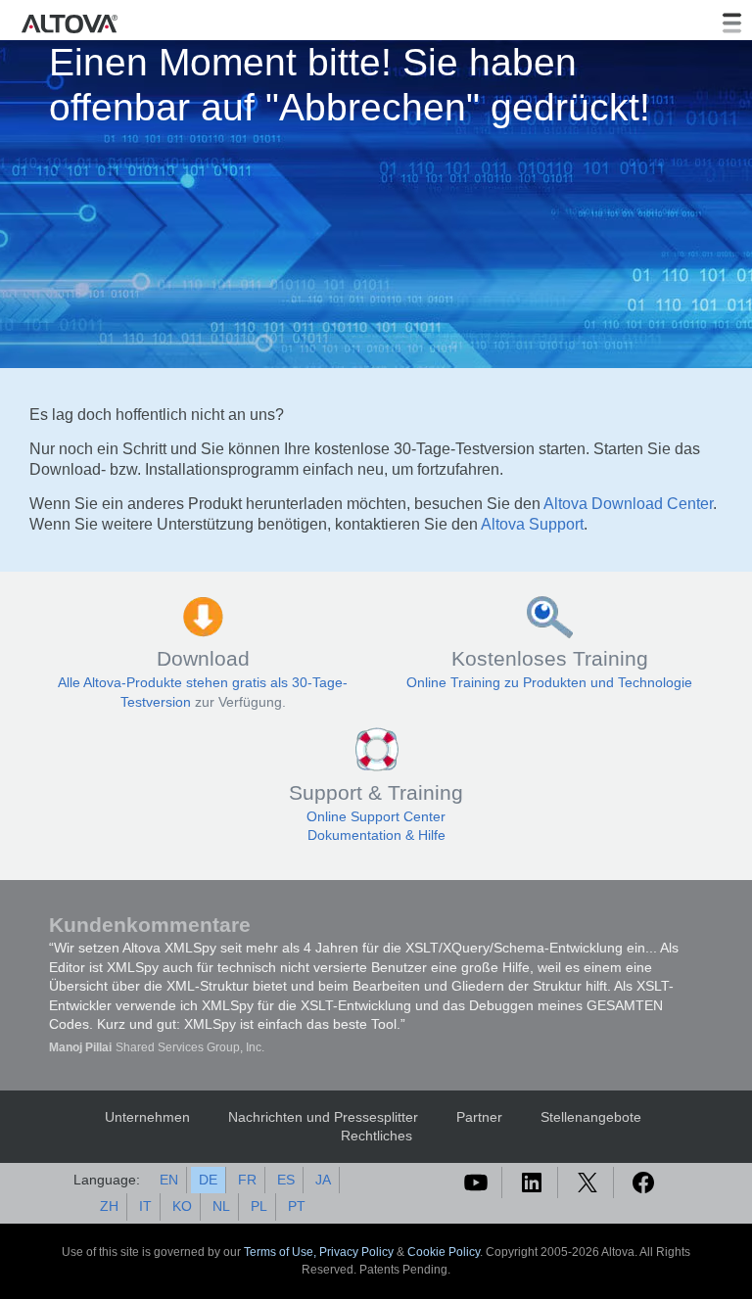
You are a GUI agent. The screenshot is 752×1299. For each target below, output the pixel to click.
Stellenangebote (590, 1117)
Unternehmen (147, 1117)
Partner (479, 1117)
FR (247, 1179)
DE (208, 1179)
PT (297, 1206)
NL (221, 1206)
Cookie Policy (443, 1252)
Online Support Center (376, 816)
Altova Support (532, 524)
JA (323, 1179)
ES (286, 1179)
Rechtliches (376, 1135)
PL (259, 1206)
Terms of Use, (281, 1252)
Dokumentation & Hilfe (376, 835)
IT (145, 1206)
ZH (109, 1206)
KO (182, 1206)
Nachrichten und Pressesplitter (323, 1117)
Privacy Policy (356, 1252)
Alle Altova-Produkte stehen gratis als (175, 682)
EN (169, 1179)
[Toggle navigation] (731, 23)
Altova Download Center (628, 503)
